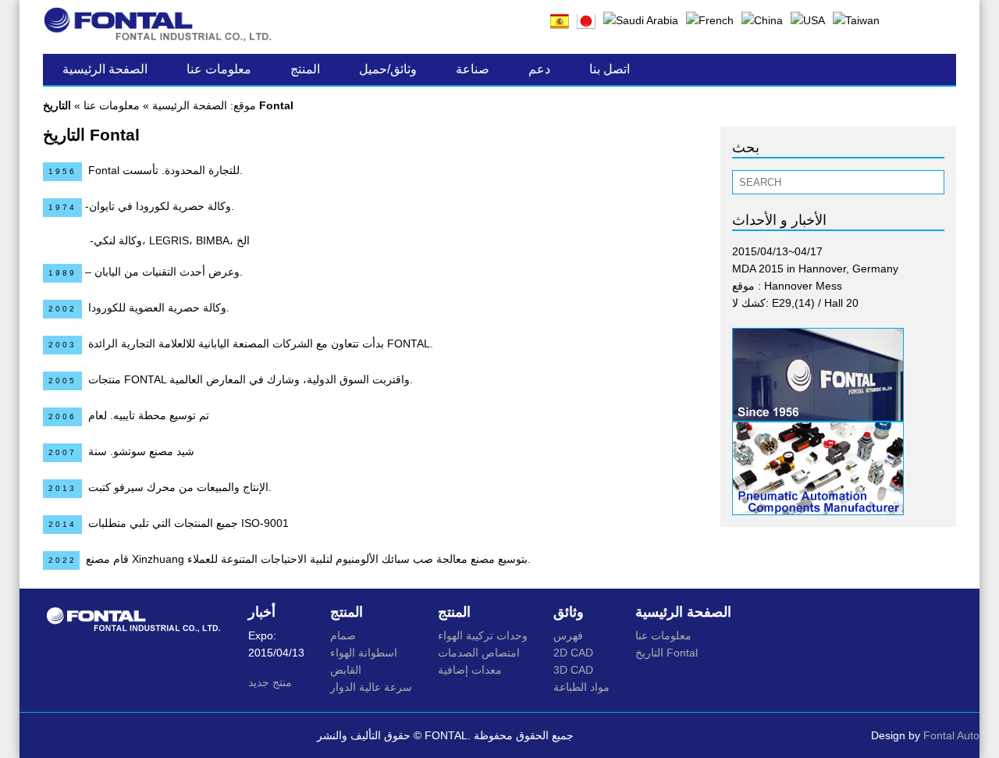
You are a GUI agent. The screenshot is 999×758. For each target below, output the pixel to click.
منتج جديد (270, 682)
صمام (343, 635)
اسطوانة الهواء (363, 652)
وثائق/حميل (388, 69)
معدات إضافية (470, 670)
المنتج (305, 69)
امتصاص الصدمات (479, 652)
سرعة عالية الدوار (371, 687)
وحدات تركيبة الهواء (483, 635)
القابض (345, 670)
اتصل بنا (609, 69)
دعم (539, 69)
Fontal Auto (951, 735)
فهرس (568, 635)
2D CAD (573, 652)
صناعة (472, 69)
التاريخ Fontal (666, 652)
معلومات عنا (219, 69)
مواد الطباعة (581, 687)
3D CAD (573, 670)
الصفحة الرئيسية (105, 69)
